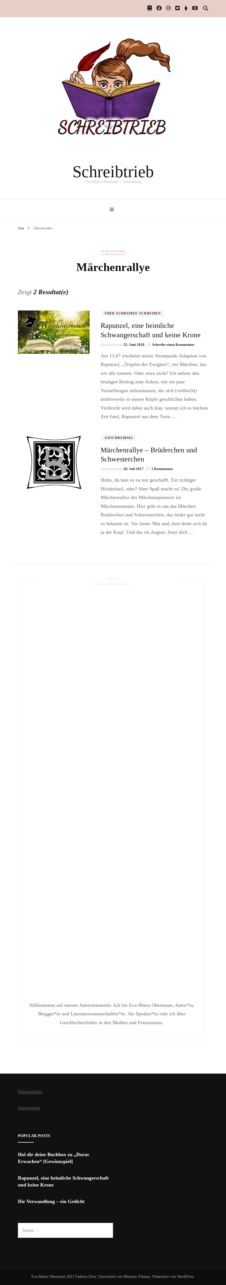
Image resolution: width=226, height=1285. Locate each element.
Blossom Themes (137, 1277)
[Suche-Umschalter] (205, 8)
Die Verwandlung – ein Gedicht (51, 1201)
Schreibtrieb (113, 172)
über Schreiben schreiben (133, 313)
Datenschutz (30, 1091)
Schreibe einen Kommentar (173, 345)
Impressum (29, 1108)
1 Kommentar (162, 469)
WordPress (185, 1277)
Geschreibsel (119, 437)
